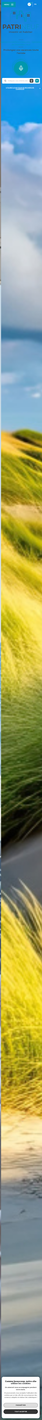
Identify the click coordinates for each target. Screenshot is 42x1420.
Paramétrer (21, 1405)
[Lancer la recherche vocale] (21, 67)
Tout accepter (21, 1411)
